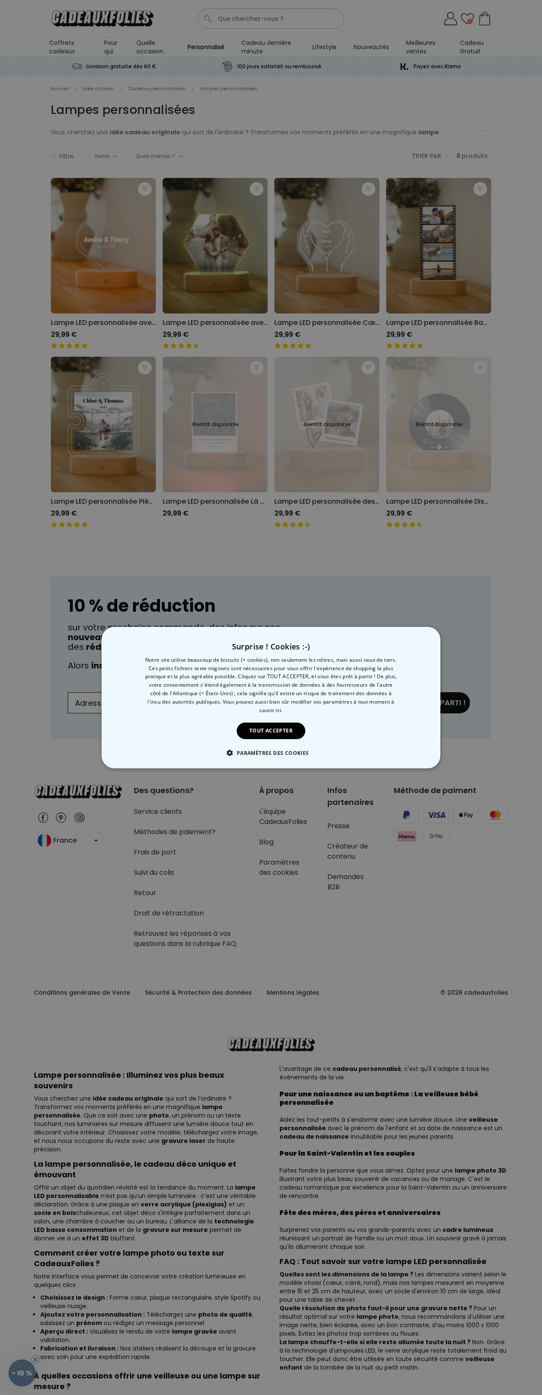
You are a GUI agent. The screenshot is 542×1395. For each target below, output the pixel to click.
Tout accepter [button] (271, 730)
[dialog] (271, 697)
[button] (271, 753)
